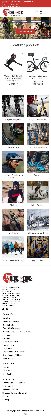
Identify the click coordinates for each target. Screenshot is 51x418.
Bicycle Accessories (37, 119)
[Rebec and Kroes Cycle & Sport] (13, 12)
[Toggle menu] (46, 12)
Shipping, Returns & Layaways (14, 393)
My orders (6, 370)
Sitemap (5, 399)
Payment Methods (10, 389)
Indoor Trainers (37, 205)
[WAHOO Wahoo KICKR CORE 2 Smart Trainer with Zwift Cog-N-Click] (13, 62)
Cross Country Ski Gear (13, 260)
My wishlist (7, 374)
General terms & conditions (14, 383)
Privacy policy (8, 386)
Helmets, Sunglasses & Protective (13, 176)
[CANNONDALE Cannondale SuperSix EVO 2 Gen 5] (38, 62)
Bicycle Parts (13, 147)
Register (6, 367)
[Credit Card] (25, 414)
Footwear (38, 175)
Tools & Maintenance (38, 147)
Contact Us (7, 396)
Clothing (13, 205)
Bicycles (6, 318)
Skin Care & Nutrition (11, 341)
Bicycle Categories (13, 119)
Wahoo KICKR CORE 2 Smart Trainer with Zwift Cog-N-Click (13, 78)
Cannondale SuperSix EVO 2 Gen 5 (38, 77)
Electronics (13, 233)
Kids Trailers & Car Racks (37, 233)
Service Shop (37, 260)
